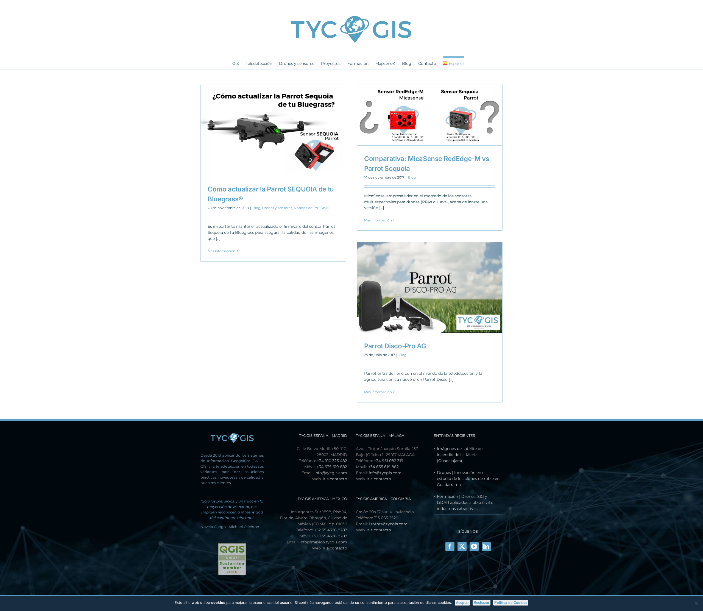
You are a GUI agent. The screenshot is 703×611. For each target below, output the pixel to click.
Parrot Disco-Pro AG (395, 346)
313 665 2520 (386, 517)
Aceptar (462, 603)
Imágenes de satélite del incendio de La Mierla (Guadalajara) (460, 454)
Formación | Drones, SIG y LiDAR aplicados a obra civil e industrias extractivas (465, 502)
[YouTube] (474, 546)
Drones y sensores (277, 208)
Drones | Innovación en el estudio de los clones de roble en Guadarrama (468, 478)
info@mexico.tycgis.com (323, 542)
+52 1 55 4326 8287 (329, 536)
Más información (221, 251)
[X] (462, 546)
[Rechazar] (696, 603)
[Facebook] (449, 546)
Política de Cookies (510, 603)
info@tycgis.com (330, 472)
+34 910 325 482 (332, 460)
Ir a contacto (335, 478)
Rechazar (481, 603)
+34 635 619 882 (332, 466)
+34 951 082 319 (388, 460)
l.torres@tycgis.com (388, 523)
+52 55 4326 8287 (330, 529)
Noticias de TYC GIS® (311, 208)
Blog (256, 208)
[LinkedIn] (486, 546)
